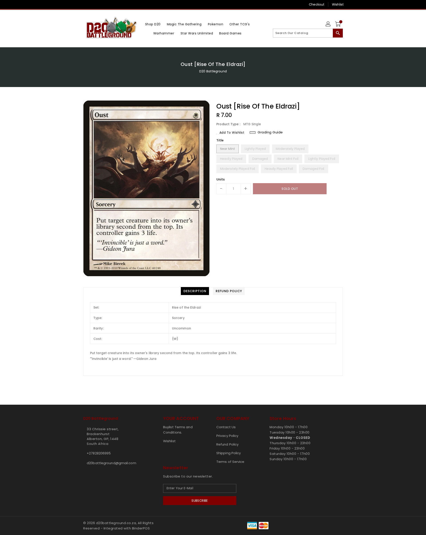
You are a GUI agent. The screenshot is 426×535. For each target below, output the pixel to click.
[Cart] (338, 24)
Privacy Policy (227, 435)
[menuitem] (152, 24)
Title (220, 140)
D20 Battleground (213, 71)
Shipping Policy (228, 453)
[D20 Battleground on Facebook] (77, 4)
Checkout (316, 4)
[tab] (195, 291)
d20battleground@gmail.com (111, 463)
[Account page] (328, 24)
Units (220, 179)
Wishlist (338, 4)
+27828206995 (99, 453)
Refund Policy (227, 444)
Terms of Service (230, 461)
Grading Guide (270, 132)
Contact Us (226, 427)
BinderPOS (141, 528)
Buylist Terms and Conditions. (178, 430)
